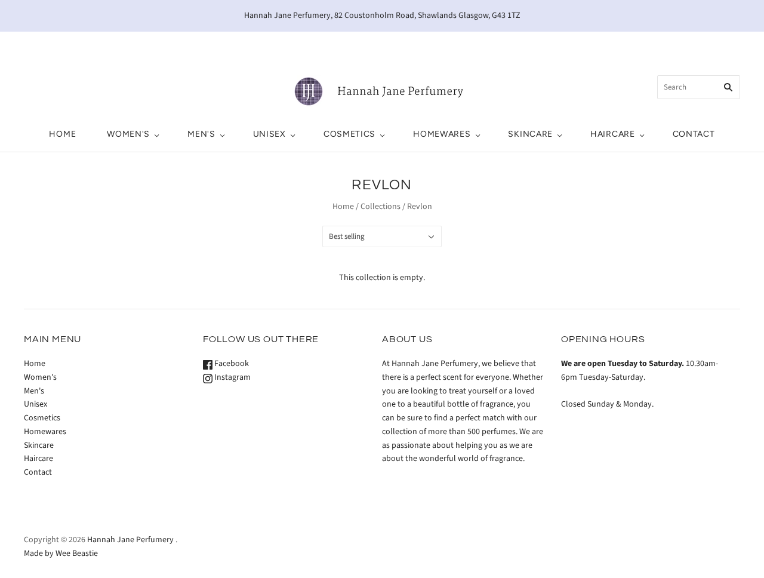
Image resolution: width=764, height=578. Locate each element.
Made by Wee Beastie (61, 553)
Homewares (441, 134)
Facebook (230, 364)
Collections (381, 207)
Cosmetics (349, 134)
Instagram (231, 377)
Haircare (612, 134)
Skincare (530, 134)
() (689, 44)
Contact (694, 134)
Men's (201, 134)
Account (630, 44)
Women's (128, 134)
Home (62, 134)
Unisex (269, 134)
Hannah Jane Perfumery (130, 540)
